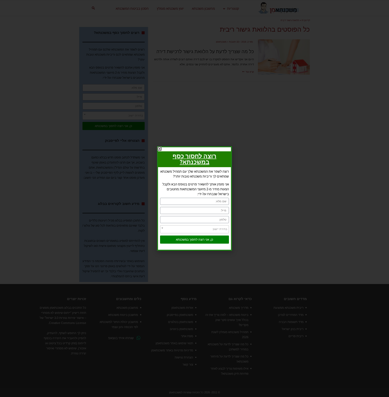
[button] (159, 148)
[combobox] (194, 229)
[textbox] (194, 229)
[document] (194, 198)
